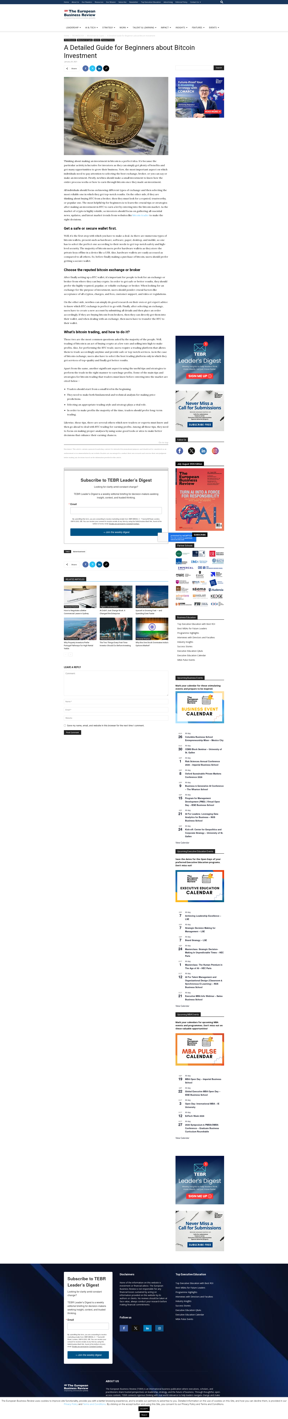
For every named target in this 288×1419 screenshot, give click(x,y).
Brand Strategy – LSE (196, 940)
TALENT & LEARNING (143, 27)
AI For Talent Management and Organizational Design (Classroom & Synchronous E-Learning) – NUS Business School (203, 982)
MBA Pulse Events (186, 659)
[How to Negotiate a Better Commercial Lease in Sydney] (80, 597)
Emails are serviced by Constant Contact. (124, 523)
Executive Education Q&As (190, 650)
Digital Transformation (109, 607)
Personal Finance (108, 40)
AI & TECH (90, 27)
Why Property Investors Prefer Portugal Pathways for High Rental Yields (78, 645)
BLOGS (96, 40)
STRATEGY (107, 27)
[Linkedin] (99, 68)
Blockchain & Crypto (95, 35)
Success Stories (184, 646)
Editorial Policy (181, 2)
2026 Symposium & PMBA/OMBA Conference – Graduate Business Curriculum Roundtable (202, 1128)
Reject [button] (144, 1415)
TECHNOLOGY (78, 35)
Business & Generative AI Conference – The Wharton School (204, 787)
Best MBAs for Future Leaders (192, 628)
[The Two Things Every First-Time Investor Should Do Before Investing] (116, 629)
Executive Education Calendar (191, 655)
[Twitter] (92, 68)
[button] (222, 2)
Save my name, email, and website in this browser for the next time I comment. (105, 725)
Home (66, 2)
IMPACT (165, 27)
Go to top (163, 443)
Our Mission (111, 2)
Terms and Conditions (94, 1404)
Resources (99, 2)
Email (73, 504)
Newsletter (133, 2)
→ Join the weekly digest (116, 532)
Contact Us (194, 2)
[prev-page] (66, 654)
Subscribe (122, 2)
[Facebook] (85, 68)
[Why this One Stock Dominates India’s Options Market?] (152, 629)
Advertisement (79, 551)
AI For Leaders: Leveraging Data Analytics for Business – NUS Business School (201, 817)
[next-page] (70, 654)
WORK (123, 27)
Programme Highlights (188, 633)
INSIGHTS (180, 27)
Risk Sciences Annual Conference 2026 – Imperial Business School (202, 763)
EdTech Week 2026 (194, 1115)
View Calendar (182, 842)
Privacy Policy (71, 1404)
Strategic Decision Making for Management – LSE (200, 929)
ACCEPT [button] (144, 1408)
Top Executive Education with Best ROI (196, 624)
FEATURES (197, 27)
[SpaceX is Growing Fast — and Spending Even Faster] (152, 597)
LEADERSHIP (72, 27)
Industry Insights (185, 641)
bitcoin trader (141, 215)
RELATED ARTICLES (75, 579)
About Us (75, 2)
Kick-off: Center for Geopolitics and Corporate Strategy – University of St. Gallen (204, 833)
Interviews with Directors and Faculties (196, 637)
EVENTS (213, 27)
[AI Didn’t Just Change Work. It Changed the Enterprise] (116, 597)
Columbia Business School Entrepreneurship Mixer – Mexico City (204, 738)
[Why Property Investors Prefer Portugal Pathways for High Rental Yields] (80, 629)
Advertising (168, 2)
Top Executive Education (151, 2)
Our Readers (87, 2)
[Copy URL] (106, 68)
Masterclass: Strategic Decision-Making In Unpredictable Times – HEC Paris (204, 952)
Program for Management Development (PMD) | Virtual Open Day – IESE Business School (202, 801)
